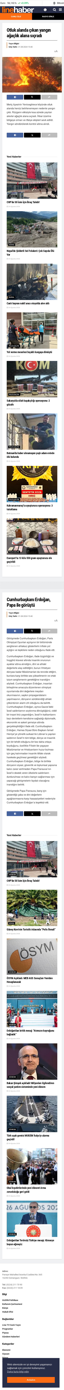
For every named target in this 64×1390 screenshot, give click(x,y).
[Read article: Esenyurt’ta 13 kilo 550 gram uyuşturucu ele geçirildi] (32, 536)
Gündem (12, 196)
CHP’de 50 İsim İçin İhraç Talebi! (23, 202)
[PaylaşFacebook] (15, 97)
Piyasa (5, 1333)
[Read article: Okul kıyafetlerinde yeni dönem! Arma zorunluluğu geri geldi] (32, 1166)
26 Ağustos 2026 (14, 206)
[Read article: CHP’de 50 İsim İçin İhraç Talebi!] (32, 180)
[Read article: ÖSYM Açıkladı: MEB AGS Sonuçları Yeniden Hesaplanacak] (32, 956)
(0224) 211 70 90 (14, 1284)
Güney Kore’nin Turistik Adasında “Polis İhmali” (31, 929)
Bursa (11, 297)
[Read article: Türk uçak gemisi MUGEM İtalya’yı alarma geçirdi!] (32, 1114)
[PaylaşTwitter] (32, 97)
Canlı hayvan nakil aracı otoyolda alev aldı (28, 303)
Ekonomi (6, 1350)
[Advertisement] (32, 146)
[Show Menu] (60, 9)
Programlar (7, 1329)
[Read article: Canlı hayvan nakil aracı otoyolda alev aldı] (32, 282)
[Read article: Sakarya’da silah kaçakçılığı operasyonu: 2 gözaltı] (32, 379)
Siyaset (5, 1354)
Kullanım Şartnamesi (12, 1304)
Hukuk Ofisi (7, 1312)
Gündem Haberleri (11, 1336)
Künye (5, 1308)
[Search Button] (54, 9)
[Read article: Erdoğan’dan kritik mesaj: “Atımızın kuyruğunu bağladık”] (32, 1009)
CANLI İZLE (16, 16)
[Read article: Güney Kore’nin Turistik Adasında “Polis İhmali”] (32, 908)
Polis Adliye (14, 346)
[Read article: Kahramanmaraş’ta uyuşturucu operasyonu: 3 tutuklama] (32, 484)
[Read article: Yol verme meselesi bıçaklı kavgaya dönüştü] (32, 330)
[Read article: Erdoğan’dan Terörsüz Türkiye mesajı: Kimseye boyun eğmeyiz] (32, 1219)
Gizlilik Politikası (10, 1300)
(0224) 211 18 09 (15, 1288)
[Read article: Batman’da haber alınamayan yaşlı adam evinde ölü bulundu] (32, 431)
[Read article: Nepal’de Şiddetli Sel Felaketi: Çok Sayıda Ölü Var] (32, 229)
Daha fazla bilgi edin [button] (18, 1371)
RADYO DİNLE (48, 16)
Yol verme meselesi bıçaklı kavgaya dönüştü (29, 352)
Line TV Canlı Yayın (11, 1325)
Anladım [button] (31, 1380)
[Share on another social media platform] (49, 97)
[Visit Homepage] (18, 10)
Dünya (11, 245)
